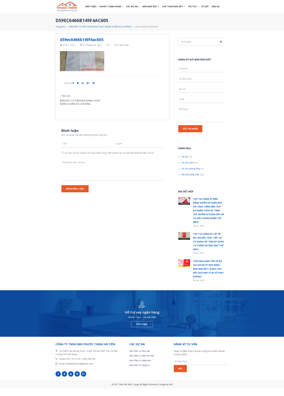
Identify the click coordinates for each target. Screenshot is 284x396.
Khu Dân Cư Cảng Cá (139, 365)
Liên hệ (215, 6)
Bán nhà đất (150, 6)
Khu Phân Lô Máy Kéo (140, 360)
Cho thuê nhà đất (173, 6)
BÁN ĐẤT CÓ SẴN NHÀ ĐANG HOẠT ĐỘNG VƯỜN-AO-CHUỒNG (100, 26)
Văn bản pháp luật (190, 174)
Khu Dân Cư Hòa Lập (139, 350)
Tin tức (192, 6)
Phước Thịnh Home (110, 6)
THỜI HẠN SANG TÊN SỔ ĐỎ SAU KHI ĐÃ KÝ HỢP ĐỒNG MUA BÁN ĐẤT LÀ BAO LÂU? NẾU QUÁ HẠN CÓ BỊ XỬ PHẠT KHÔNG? (208, 269)
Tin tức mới (187, 162)
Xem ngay (142, 324)
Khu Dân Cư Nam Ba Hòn (141, 355)
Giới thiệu (90, 6)
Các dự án (132, 6)
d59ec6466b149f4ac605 (82, 39)
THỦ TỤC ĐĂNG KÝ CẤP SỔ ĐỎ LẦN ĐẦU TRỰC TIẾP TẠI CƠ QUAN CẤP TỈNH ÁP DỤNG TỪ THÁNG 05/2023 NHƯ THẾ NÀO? (208, 241)
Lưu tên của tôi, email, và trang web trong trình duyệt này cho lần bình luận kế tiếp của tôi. (109, 152)
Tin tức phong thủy (190, 168)
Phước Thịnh (69, 45)
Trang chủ (60, 26)
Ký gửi (205, 6)
